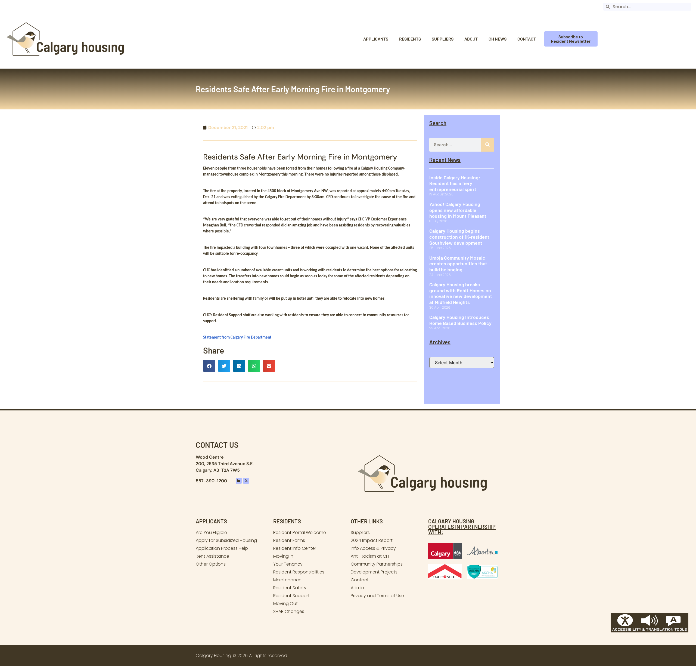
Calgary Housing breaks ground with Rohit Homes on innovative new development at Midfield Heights (460, 293)
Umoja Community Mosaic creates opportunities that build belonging (458, 263)
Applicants (375, 38)
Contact (526, 38)
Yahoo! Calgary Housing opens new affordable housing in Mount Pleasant (457, 210)
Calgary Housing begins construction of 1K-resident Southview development (459, 236)
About (471, 38)
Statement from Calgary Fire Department (237, 338)
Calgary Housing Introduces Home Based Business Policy (460, 320)
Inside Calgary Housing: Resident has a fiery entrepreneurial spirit (454, 183)
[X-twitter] (246, 481)
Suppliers (442, 38)
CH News (498, 38)
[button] (209, 366)
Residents (410, 38)
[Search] (487, 145)
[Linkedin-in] (239, 481)
